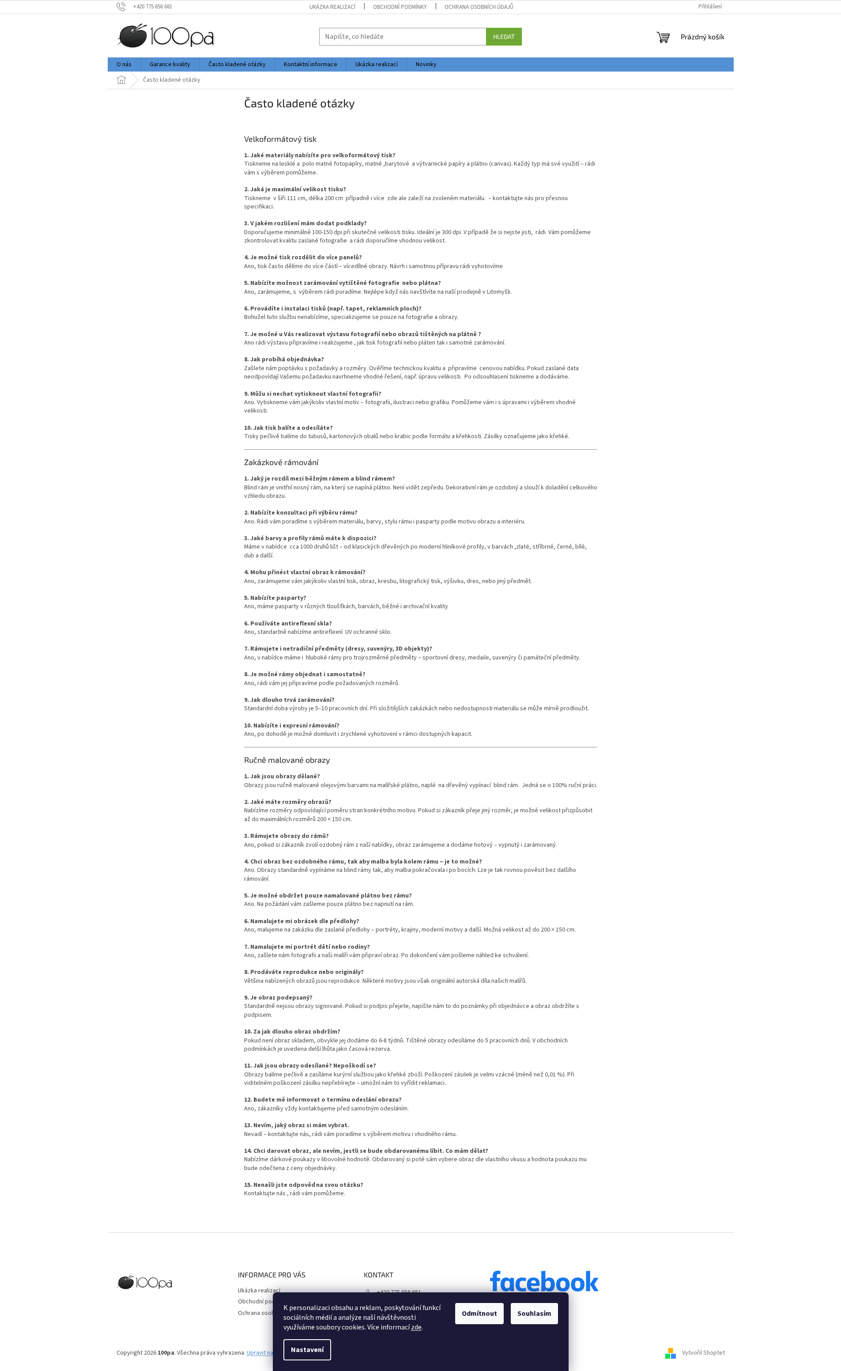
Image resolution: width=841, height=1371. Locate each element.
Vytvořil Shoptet (703, 1352)
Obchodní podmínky (400, 7)
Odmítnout (479, 1313)
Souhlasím (534, 1313)
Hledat (504, 36)
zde (416, 1327)
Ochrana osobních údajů (479, 7)
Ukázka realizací (332, 7)
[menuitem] (124, 64)
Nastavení (307, 1350)
